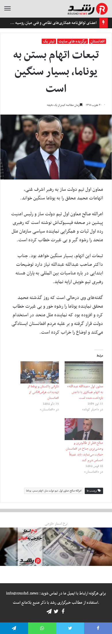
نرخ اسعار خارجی (56, 524)
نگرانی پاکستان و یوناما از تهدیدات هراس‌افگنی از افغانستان (43, 392)
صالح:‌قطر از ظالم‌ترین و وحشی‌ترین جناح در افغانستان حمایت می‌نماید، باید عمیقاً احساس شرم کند (84, 451)
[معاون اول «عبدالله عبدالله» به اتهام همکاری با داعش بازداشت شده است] (84, 372)
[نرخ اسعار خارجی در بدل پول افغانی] (56, 546)
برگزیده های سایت (72, 41)
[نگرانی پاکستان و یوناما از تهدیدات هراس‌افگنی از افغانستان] (39, 372)
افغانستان (97, 41)
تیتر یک (49, 41)
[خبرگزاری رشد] (87, 9)
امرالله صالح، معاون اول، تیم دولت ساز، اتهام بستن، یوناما (53, 491)
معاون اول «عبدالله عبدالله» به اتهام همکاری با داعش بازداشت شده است (85, 392)
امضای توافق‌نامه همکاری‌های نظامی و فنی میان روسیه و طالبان (49, 23)
